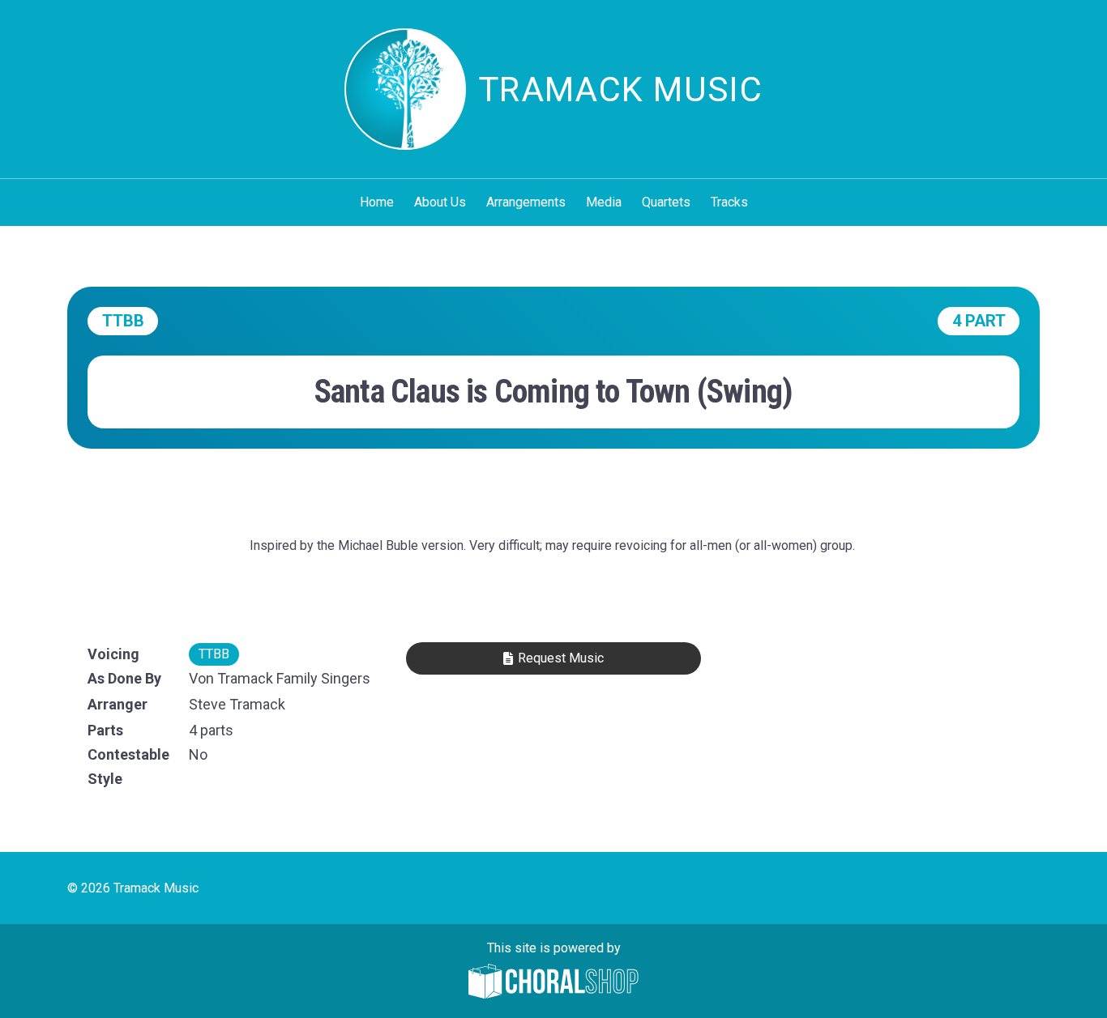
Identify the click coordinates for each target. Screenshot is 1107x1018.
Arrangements (526, 202)
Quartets (666, 202)
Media (604, 202)
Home (377, 202)
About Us (440, 202)
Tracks (729, 202)
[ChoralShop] (553, 983)
